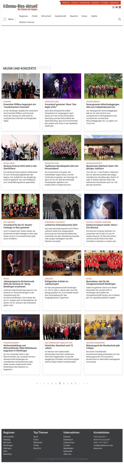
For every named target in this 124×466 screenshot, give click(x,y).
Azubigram (95, 3)
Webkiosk (66, 3)
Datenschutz (68, 442)
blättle (94, 16)
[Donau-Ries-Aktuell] (20, 7)
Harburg (6, 439)
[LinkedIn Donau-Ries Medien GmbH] (120, 7)
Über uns (67, 454)
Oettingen (7, 448)
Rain (5, 451)
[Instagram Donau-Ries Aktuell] (113, 7)
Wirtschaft (46, 16)
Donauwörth (8, 436)
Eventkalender (84, 3)
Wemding (7, 454)
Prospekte (105, 3)
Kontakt (66, 445)
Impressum (68, 439)
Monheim (7, 442)
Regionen (23, 16)
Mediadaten (114, 3)
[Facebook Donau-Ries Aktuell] (117, 7)
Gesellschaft (60, 16)
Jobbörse (74, 3)
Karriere (66, 436)
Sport (35, 436)
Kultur (84, 16)
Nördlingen (8, 445)
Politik (35, 16)
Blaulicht (74, 16)
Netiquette (67, 451)
